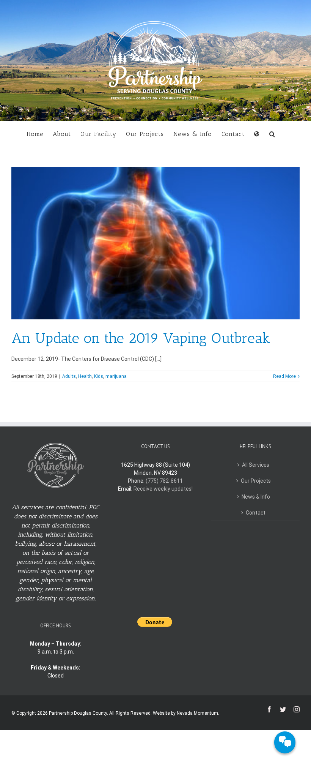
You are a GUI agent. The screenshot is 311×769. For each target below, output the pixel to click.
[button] (272, 133)
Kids (98, 376)
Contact (255, 513)
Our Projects (256, 481)
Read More (284, 376)
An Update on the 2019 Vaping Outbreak (140, 338)
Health (85, 376)
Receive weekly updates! (163, 489)
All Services (255, 465)
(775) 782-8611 (164, 481)
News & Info (256, 497)
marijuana (116, 376)
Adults (69, 376)
